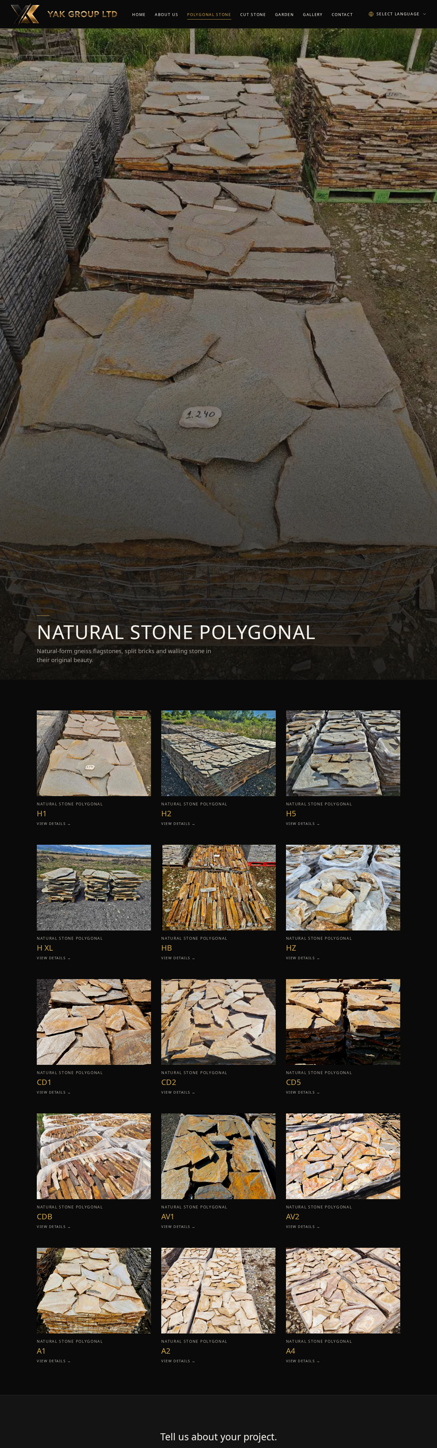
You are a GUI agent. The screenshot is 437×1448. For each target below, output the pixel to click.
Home (139, 14)
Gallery (313, 14)
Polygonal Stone (209, 14)
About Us (166, 14)
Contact (342, 14)
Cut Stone (253, 14)
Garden (284, 14)
